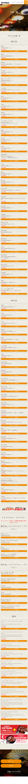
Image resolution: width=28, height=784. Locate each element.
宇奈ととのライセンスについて (14, 758)
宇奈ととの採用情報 (14, 755)
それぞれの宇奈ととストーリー (14, 753)
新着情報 (11, 765)
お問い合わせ (11, 761)
